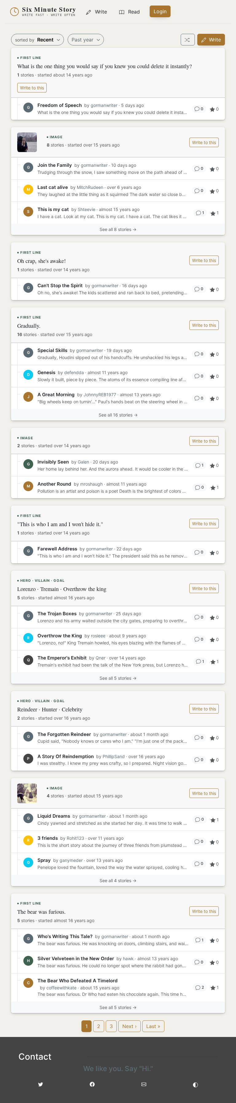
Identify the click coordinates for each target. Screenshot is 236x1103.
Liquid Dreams (53, 816)
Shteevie (86, 209)
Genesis (46, 372)
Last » (153, 1026)
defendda (74, 372)
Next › (129, 1026)
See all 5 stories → (118, 678)
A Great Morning (56, 394)
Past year (83, 40)
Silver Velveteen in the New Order (75, 958)
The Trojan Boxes (57, 613)
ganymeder (71, 860)
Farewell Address (57, 549)
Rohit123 (75, 838)
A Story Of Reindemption (65, 756)
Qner (100, 657)
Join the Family (54, 165)
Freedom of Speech (59, 105)
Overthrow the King (59, 636)
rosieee (98, 635)
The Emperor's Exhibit (62, 658)
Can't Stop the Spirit (60, 285)
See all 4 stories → (118, 880)
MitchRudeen (90, 187)
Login (160, 11)
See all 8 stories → (118, 229)
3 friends (47, 838)
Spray (44, 860)
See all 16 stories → (118, 414)
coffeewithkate (61, 987)
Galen (83, 461)
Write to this (32, 87)
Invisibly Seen (53, 462)
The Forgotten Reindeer (64, 734)
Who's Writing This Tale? (64, 936)
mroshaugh (91, 484)
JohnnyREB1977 (100, 394)
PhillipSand (114, 756)
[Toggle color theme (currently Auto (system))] (195, 1084)
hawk (128, 958)
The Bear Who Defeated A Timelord (77, 981)
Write (214, 40)
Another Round (54, 484)
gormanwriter (104, 105)
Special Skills (52, 350)
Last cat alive (52, 187)
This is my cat (53, 209)
